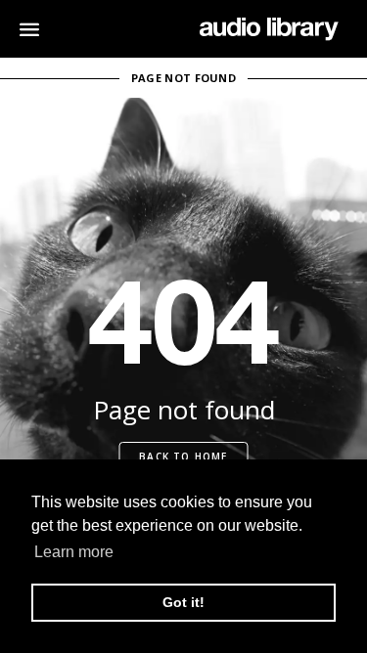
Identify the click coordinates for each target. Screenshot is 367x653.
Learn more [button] (74, 552)
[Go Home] (269, 29)
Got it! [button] (183, 602)
